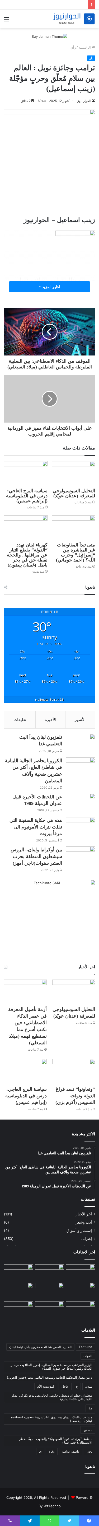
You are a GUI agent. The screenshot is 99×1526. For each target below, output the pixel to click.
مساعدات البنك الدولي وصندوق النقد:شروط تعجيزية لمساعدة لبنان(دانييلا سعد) (51, 1419)
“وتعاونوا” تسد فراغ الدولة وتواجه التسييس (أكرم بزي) (75, 1096)
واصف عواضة (70, 1451)
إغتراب (86, 1239)
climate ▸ (49, 699)
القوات (87, 1356)
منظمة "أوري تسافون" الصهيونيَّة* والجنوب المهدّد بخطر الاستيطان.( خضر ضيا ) (55, 1440)
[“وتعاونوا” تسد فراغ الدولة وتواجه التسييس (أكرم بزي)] (73, 1071)
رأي (73, 47)
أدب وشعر (84, 1222)
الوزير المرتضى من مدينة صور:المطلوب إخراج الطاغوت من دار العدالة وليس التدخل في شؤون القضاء (51, 1366)
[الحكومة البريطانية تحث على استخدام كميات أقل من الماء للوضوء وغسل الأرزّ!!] (80, 1309)
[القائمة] (6, 21)
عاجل (65, 1386)
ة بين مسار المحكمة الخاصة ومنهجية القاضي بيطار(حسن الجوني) (49, 1377)
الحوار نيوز (84, 101)
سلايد (88, 1386)
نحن (89, 1451)
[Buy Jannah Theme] (49, 36)
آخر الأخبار (84, 1214)
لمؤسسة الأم (45, 1386)
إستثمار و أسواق (79, 1230)
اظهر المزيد (50, 286)
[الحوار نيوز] (74, 19)
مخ (90, 1408)
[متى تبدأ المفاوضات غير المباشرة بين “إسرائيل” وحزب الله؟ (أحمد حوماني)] (73, 527)
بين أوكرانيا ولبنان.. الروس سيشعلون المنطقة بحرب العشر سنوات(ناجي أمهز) (36, 856)
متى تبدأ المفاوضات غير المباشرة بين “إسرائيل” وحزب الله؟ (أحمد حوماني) (75, 552)
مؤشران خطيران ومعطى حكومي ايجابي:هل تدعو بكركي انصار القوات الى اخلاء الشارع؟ (51, 1397)
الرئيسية (85, 47)
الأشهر (80, 719)
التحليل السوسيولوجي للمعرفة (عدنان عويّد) (74, 493)
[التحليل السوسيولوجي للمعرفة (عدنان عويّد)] (73, 473)
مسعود (87, 1430)
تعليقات (19, 719)
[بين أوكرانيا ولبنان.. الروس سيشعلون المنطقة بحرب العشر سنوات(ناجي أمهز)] (80, 856)
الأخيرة (50, 719)
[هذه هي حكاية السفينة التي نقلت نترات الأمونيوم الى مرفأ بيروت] (80, 827)
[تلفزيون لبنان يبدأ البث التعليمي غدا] (80, 744)
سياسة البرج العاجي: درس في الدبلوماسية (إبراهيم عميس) (27, 495)
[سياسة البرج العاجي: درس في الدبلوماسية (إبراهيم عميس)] (26, 473)
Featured (85, 1347)
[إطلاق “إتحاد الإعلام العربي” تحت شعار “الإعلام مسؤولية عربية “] (80, 1272)
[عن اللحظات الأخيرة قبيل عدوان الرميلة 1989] (80, 803)
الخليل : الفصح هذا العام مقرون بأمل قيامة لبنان (40, 1347)
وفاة (52, 1451)
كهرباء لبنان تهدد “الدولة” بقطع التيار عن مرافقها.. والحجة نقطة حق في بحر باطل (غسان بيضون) (27, 555)
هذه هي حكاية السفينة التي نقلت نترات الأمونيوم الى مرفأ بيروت (36, 827)
